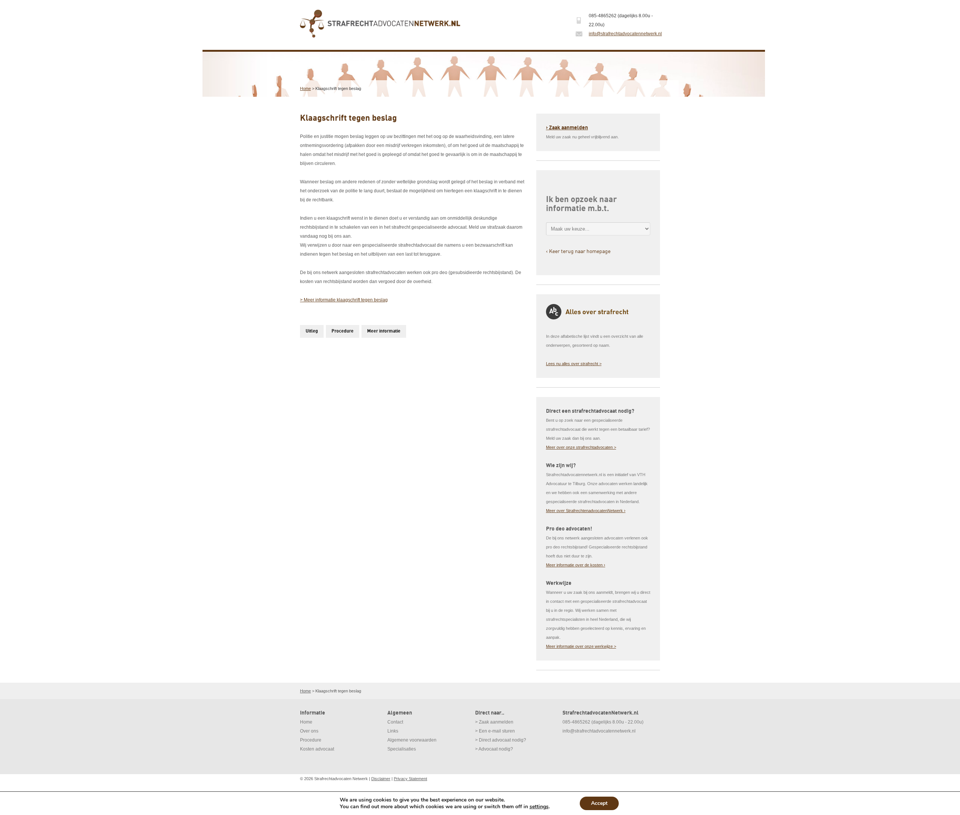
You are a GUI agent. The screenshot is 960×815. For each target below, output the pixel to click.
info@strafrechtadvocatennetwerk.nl (625, 33)
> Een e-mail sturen (495, 731)
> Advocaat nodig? (494, 749)
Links (392, 731)
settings (539, 806)
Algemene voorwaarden (411, 740)
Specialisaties (401, 749)
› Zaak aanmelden (567, 127)
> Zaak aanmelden (494, 722)
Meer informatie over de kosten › (575, 565)
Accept (599, 803)
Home (305, 88)
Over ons (309, 731)
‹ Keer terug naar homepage (578, 251)
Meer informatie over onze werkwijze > (581, 646)
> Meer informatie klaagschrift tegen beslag (344, 300)
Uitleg (312, 331)
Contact (395, 722)
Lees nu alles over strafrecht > (574, 363)
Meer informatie (383, 331)
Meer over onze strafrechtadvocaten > (581, 447)
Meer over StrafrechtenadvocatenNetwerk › (586, 510)
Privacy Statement (410, 778)
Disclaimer (380, 778)
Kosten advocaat (317, 749)
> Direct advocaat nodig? (500, 740)
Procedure (343, 331)
